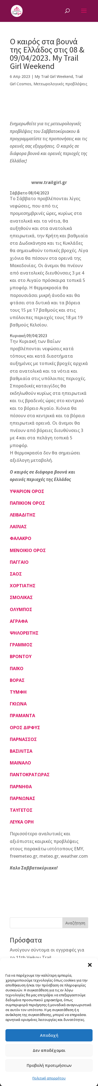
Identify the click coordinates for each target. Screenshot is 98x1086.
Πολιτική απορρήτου (49, 1078)
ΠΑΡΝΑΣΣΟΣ (23, 739)
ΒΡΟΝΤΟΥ (21, 656)
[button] (90, 965)
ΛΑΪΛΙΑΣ (18, 527)
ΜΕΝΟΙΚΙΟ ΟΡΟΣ (28, 550)
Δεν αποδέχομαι (49, 1050)
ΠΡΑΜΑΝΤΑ (22, 716)
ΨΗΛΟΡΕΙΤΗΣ (24, 633)
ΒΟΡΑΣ (17, 680)
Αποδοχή (49, 1035)
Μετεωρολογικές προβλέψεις (60, 83)
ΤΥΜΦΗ (18, 692)
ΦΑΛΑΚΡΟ (20, 538)
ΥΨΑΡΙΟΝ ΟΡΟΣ (27, 491)
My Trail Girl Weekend (54, 76)
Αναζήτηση (75, 923)
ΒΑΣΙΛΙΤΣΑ (21, 751)
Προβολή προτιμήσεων (49, 1065)
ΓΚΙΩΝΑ (18, 704)
